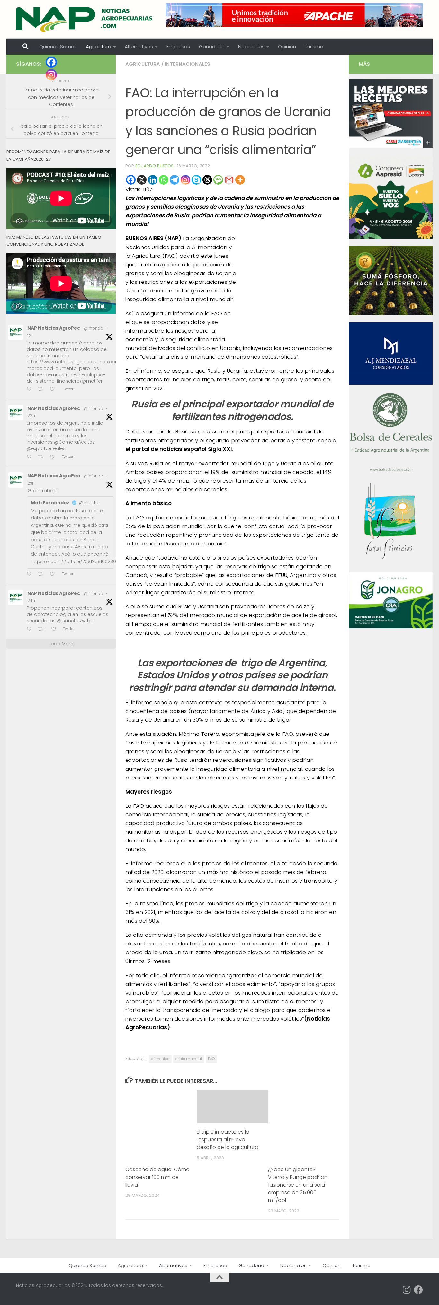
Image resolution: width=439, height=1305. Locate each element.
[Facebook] (131, 180)
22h (31, 415)
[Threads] (207, 180)
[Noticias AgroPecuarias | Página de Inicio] (85, 19)
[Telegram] (174, 180)
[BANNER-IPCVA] (391, 147)
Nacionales (251, 46)
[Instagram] (185, 180)
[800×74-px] (294, 15)
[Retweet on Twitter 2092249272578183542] (42, 457)
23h (31, 483)
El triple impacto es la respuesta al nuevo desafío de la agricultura (227, 1139)
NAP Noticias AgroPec (53, 328)
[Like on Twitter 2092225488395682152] (55, 629)
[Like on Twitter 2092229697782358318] (54, 574)
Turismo (314, 46)
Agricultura (98, 46)
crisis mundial (188, 1058)
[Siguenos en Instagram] (406, 1289)
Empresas (178, 46)
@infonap (93, 328)
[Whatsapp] (163, 180)
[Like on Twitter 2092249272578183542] (54, 457)
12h (30, 335)
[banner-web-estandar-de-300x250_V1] (391, 313)
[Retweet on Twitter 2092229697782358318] (42, 574)
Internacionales (187, 64)
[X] (142, 180)
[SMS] (218, 180)
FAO (211, 1058)
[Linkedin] (152, 180)
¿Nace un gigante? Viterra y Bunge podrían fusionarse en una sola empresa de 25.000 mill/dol (297, 1185)
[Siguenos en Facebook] (418, 1289)
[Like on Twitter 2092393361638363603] (54, 389)
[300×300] (391, 237)
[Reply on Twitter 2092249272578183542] (30, 457)
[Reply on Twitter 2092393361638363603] (30, 389)
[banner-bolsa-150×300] (391, 470)
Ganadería (212, 46)
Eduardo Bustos (154, 166)
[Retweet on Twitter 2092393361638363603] (42, 389)
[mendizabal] (391, 383)
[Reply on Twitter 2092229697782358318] (30, 574)
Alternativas (139, 46)
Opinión (287, 46)
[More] (240, 180)
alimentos (160, 1058)
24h (31, 600)
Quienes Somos (58, 46)
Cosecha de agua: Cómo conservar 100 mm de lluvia (157, 1177)
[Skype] (196, 180)
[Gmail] (229, 180)
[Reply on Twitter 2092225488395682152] (30, 629)
